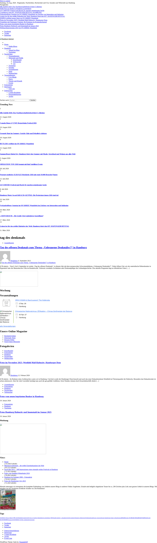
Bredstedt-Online (10, 336)
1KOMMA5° (3, 517)
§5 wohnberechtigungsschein (28, 519)
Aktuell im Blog (14, 50)
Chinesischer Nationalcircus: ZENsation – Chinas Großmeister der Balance (43, 311)
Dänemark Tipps (9, 338)
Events (11, 83)
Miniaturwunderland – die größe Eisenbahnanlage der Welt (24, 466)
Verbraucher (17, 62)
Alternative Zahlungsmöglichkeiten (82, 517)
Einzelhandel (17, 60)
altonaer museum (96, 517)
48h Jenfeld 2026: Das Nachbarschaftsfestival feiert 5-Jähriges (21, 7)
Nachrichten (8, 54)
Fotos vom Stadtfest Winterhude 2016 (17, 473)
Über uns (12, 89)
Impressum (8, 87)
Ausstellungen (13, 69)
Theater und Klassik (15, 81)
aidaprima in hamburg (32, 517)
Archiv (11, 96)
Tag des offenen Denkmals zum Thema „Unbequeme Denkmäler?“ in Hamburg (43, 247)
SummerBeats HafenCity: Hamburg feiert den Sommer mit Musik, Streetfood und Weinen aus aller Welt (37, 154)
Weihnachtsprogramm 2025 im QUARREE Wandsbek (18, 28)
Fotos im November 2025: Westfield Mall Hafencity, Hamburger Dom (23, 20)
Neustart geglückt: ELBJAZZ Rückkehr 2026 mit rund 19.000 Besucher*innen (28, 175)
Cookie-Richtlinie (15, 92)
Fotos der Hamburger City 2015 (15, 481)
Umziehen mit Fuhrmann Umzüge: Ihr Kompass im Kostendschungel (23, 22)
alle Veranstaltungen (8, 326)
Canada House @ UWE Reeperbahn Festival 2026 (18, 123)
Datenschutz (8, 91)
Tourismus (12, 52)
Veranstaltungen (14, 56)
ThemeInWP (23, 542)
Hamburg (7, 48)
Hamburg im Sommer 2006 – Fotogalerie (18, 477)
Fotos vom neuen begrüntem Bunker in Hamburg (16, 24)
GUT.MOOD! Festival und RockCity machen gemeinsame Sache (22, 10)
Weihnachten (13, 73)
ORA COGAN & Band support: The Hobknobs (32, 300)
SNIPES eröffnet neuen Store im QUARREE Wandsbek (19, 18)
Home (6, 44)
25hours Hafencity (9, 517)
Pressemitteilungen (15, 94)
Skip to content (5, 1)
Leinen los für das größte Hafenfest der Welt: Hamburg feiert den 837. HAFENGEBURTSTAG (32, 16)
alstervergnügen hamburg (69, 517)
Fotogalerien (8, 85)
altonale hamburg (142, 518)
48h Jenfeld (16, 517)
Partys (11, 79)
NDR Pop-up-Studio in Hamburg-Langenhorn (15, 9)
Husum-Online (9, 340)
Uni (14, 64)
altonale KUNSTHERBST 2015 (15, 519)
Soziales (11, 67)
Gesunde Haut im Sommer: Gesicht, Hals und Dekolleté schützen (23, 133)
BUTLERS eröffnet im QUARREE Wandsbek (17, 144)
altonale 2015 (128, 517)
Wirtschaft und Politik (16, 58)
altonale (123, 518)
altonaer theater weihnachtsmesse (114, 517)
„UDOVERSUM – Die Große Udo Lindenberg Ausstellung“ (22, 216)
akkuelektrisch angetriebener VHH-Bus (46, 517)
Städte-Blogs (13, 46)
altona (91, 517)
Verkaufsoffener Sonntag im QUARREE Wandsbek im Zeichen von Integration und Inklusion (32, 14)
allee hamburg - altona (59, 517)
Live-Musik (12, 77)
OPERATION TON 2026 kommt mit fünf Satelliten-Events (21, 164)
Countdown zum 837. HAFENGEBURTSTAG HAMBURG (21, 12)
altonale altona (134, 518)
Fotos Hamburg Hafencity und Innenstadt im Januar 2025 (19, 26)
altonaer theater (104, 517)
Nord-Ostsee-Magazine (12, 342)
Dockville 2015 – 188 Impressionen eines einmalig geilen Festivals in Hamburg (31, 469)
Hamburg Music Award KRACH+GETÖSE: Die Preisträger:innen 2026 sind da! (29, 195)
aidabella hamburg (23, 517)
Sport (10, 71)
